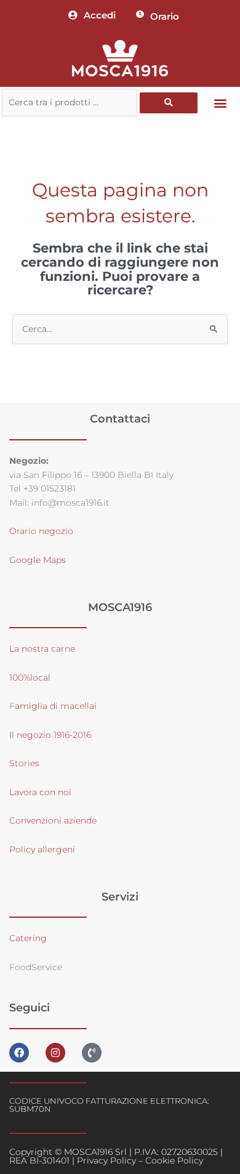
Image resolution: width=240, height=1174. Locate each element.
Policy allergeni (42, 849)
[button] (220, 102)
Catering (28, 938)
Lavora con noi (40, 792)
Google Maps (37, 560)
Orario (164, 16)
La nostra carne (43, 649)
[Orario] (140, 14)
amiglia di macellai (56, 706)
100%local (29, 677)
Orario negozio (41, 531)
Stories (24, 763)
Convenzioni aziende (53, 820)
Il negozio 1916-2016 (50, 735)
